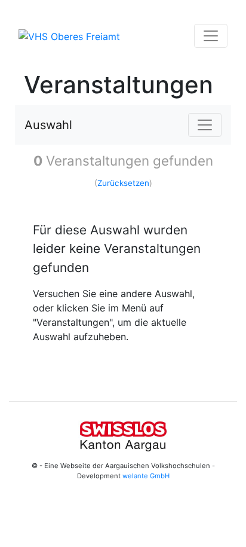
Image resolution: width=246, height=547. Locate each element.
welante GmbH (146, 476)
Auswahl (48, 125)
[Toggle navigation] (210, 36)
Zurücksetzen (123, 183)
